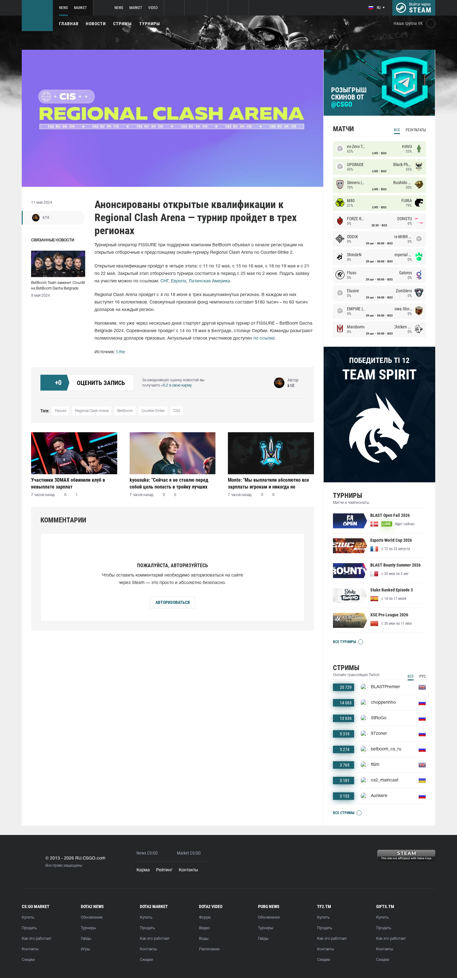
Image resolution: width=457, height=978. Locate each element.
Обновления (91, 917)
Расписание (209, 949)
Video (153, 8)
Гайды (86, 938)
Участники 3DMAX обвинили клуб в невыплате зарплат (68, 483)
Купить (28, 917)
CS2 (176, 411)
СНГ (164, 281)
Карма (143, 870)
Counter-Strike (152, 411)
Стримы (122, 23)
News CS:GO (147, 853)
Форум (204, 917)
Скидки (28, 960)
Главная (68, 23)
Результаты (416, 130)
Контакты (188, 870)
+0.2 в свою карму (176, 385)
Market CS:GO (189, 853)
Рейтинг (164, 870)
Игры (85, 949)
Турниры (149, 23)
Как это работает (37, 938)
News (63, 8)
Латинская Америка (209, 281)
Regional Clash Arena (91, 411)
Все (397, 130)
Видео (204, 928)
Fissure (60, 411)
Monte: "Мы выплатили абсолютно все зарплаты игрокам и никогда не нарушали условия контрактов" (268, 483)
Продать (29, 928)
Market (80, 8)
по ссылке (264, 338)
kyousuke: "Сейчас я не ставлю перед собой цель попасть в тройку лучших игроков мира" (169, 483)
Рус (422, 676)
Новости (96, 23)
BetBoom (125, 411)
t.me (120, 352)
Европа (178, 281)
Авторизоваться (172, 602)
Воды (203, 938)
